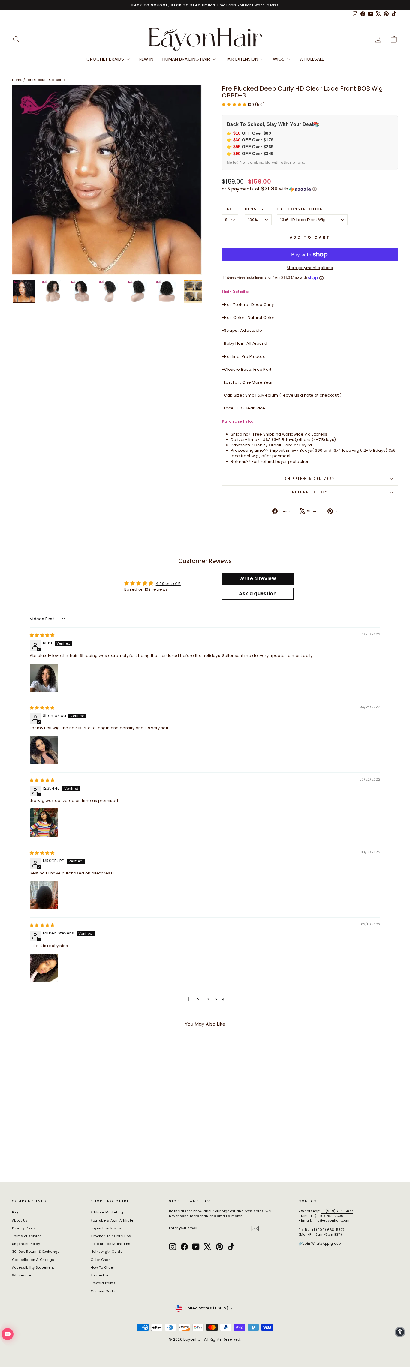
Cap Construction (300, 209)
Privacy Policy (24, 1228)
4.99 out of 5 (168, 583)
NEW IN (146, 59)
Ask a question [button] (257, 593)
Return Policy (310, 492)
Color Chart (101, 1259)
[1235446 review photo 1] (44, 822)
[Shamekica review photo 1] (44, 750)
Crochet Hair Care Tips (111, 1236)
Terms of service (26, 1236)
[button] (235, 104)
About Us (20, 1220)
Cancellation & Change (33, 1259)
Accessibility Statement (33, 1267)
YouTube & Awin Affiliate (112, 1220)
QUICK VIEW (57, 1126)
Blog (16, 1212)
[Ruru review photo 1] (44, 677)
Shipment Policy (26, 1243)
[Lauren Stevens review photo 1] (44, 967)
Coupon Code (103, 1291)
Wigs (279, 59)
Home (17, 79)
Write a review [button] (257, 578)
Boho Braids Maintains (111, 1243)
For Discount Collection (46, 79)
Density (254, 209)
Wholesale (311, 59)
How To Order (102, 1267)
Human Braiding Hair (186, 59)
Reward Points (103, 1283)
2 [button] (198, 999)
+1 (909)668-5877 (337, 1211)
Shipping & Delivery (310, 478)
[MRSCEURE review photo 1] (44, 895)
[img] (42, 635)
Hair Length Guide (107, 1251)
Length (231, 209)
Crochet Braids (105, 59)
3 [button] (208, 999)
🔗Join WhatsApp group (320, 1243)
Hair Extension (242, 59)
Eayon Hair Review (107, 1228)
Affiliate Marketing (107, 1212)
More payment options (310, 268)
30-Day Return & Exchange (36, 1251)
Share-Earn (101, 1275)
